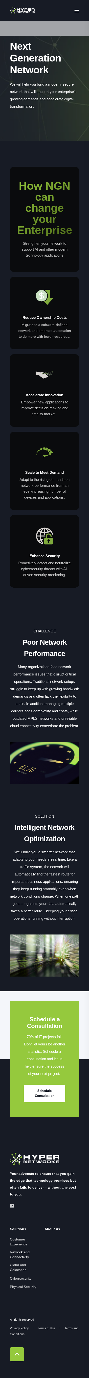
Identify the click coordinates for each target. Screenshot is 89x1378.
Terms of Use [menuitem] (47, 1328)
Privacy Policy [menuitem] (19, 1328)
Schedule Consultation (44, 1093)
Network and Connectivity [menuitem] (20, 1254)
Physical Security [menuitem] (23, 1287)
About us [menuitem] (52, 1229)
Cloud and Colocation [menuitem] (18, 1267)
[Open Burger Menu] (77, 10)
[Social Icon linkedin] (12, 1206)
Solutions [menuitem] (18, 1229)
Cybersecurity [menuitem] (20, 1278)
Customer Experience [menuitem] (18, 1241)
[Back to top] (17, 1354)
